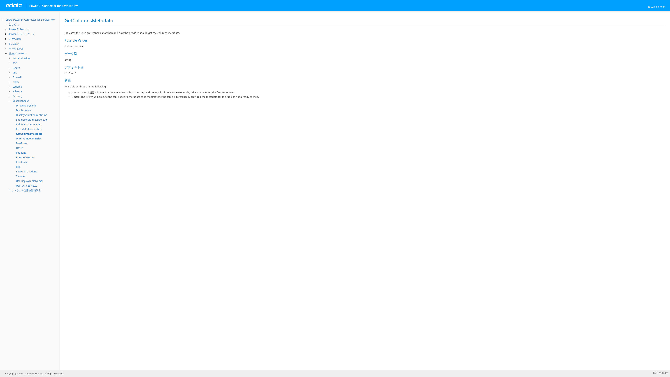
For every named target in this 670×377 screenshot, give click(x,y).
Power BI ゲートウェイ (22, 34)
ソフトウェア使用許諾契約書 (25, 190)
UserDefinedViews (26, 185)
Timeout (21, 176)
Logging (17, 86)
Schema (17, 91)
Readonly (21, 162)
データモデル (16, 48)
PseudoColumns (25, 157)
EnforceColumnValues (29, 124)
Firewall (17, 77)
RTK (18, 166)
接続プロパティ (17, 53)
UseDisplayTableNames (29, 181)
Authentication (21, 58)
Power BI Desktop (19, 29)
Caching (17, 96)
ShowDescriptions (26, 171)
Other (19, 148)
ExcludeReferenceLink (29, 129)
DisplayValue (23, 110)
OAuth (16, 67)
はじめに (14, 24)
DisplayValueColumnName (31, 115)
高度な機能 (15, 38)
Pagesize (21, 152)
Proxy (16, 82)
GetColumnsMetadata (29, 133)
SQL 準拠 (14, 43)
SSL (15, 72)
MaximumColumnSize (29, 138)
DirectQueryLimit (26, 105)
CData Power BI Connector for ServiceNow (30, 19)
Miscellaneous (21, 100)
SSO (15, 63)
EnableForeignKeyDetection (32, 119)
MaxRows (21, 143)
